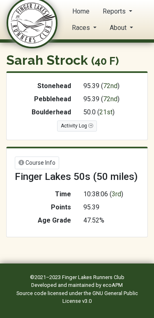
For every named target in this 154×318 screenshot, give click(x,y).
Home (81, 11)
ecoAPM (113, 285)
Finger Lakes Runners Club (93, 277)
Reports (115, 11)
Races (82, 28)
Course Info (39, 162)
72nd (110, 86)
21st (106, 112)
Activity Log (74, 126)
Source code (32, 293)
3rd (116, 194)
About (119, 28)
